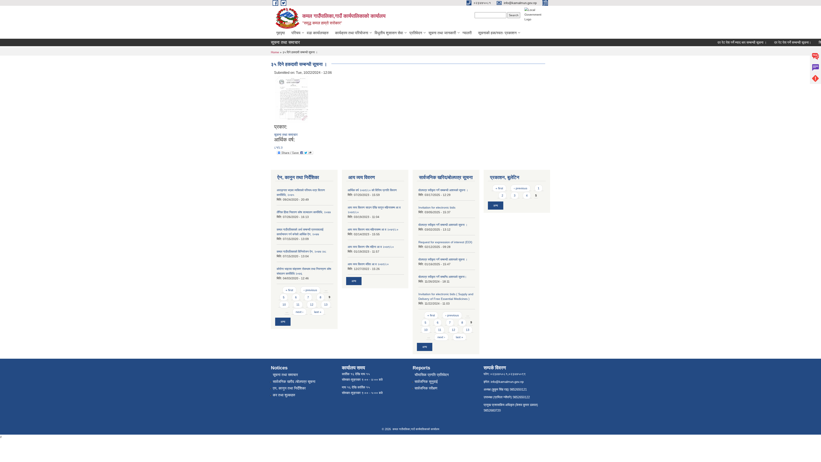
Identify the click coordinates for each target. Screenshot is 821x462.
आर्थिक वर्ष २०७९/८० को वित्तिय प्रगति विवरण (372, 190)
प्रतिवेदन (415, 33)
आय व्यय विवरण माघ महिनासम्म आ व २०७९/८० (373, 229)
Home (275, 52)
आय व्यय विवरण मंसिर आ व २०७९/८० (368, 264)
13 (326, 304)
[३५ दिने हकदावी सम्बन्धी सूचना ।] (291, 99)
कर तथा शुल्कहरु (284, 395)
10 (284, 304)
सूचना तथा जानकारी (442, 33)
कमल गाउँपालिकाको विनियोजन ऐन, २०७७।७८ (301, 251)
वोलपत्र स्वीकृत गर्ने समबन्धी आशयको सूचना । (443, 190)
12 (311, 304)
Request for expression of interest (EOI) (445, 242)
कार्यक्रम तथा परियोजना (351, 33)
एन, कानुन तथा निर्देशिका (289, 388)
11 (298, 304)
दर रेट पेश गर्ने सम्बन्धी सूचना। (784, 42)
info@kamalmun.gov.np (507, 382)
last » (317, 312)
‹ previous (310, 290)
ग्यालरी (467, 33)
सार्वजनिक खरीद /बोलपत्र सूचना (294, 382)
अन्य (283, 321)
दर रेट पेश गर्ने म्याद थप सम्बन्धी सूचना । (734, 42)
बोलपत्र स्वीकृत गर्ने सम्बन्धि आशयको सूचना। (442, 276)
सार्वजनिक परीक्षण (426, 388)
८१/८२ (278, 147)
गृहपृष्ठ (280, 33)
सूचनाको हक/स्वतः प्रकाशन (497, 33)
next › (299, 312)
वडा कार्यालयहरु (318, 33)
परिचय (295, 33)
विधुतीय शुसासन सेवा (389, 33)
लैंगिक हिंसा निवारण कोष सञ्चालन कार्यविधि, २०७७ (304, 212)
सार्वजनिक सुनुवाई (426, 382)
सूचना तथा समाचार (286, 134)
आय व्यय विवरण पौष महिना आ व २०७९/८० (371, 247)
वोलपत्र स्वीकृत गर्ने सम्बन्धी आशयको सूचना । (442, 225)
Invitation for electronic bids (436, 207)
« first (289, 290)
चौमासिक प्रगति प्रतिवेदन (432, 375)
